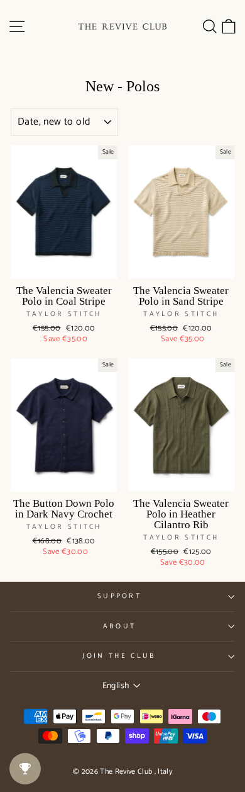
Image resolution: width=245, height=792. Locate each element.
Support (119, 596)
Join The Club (119, 656)
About (119, 626)
